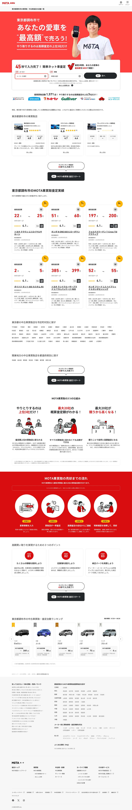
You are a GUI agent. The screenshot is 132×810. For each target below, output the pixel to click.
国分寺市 (75, 334)
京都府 (77, 705)
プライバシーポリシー (71, 792)
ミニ (80, 738)
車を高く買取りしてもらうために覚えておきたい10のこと (27, 690)
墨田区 (57, 327)
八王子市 (80, 330)
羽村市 (48, 338)
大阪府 (65, 705)
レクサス (71, 728)
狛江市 (98, 334)
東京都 (42, 360)
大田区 (86, 327)
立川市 (88, 330)
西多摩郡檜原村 (103, 338)
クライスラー (67, 738)
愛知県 (65, 702)
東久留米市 (15, 338)
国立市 (83, 334)
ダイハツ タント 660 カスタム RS (28, 286)
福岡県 (65, 716)
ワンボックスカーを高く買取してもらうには (23, 718)
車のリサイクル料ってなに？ (19, 724)
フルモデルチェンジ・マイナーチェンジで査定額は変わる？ (27, 710)
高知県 (77, 713)
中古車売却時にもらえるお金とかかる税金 (23, 721)
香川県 (71, 713)
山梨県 (65, 698)
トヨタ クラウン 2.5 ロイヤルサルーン (28, 232)
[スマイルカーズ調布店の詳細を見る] (66, 138)
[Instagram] (24, 800)
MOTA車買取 (23, 674)
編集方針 (113, 792)
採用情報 (29, 792)
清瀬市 (114, 334)
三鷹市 (104, 330)
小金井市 (43, 334)
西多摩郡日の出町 (90, 338)
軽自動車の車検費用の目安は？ (20, 731)
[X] (18, 800)
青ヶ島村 (65, 341)
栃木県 (19, 360)
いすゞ (74, 730)
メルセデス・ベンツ (69, 736)
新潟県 (77, 698)
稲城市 (41, 338)
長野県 (71, 698)
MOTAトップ (15, 674)
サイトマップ (15, 795)
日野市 (59, 334)
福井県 (95, 698)
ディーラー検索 (60, 774)
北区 (27, 330)
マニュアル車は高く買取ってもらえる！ (22, 703)
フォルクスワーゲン (83, 736)
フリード (104, 643)
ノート (38, 643)
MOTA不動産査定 (103, 770)
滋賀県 (83, 705)
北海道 (65, 687)
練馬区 (49, 330)
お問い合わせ (39, 792)
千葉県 (36, 360)
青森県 (65, 691)
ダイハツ (112, 728)
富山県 (83, 698)
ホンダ (83, 728)
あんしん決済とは (64, 85)
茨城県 (14, 360)
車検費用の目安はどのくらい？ (20, 729)
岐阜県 (77, 702)
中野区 (109, 327)
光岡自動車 (66, 730)
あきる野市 (57, 338)
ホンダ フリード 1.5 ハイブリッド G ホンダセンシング (102, 287)
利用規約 (47, 792)
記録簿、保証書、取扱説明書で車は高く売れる (24, 692)
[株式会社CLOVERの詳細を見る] (29, 138)
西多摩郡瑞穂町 (77, 338)
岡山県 (65, 709)
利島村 (51, 341)
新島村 (58, 341)
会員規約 (104, 792)
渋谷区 (102, 327)
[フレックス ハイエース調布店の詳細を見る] (102, 138)
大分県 (89, 716)
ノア (81, 643)
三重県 (83, 702)
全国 (29, 674)
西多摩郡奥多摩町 (17, 341)
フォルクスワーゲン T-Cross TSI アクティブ (103, 232)
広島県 (71, 709)
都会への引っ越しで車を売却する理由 (22, 726)
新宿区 (36, 327)
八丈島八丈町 (41, 341)
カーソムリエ (102, 777)
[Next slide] (121, 639)
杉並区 (14, 330)
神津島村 (83, 341)
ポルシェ (106, 736)
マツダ (89, 728)
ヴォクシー (18, 643)
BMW (92, 736)
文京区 (43, 327)
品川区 (72, 327)
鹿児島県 (101, 716)
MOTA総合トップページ (19, 770)
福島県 (95, 691)
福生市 (90, 334)
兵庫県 (71, 705)
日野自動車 (81, 730)
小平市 (51, 334)
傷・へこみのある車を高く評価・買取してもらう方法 (26, 713)
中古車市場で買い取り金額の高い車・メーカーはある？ (26, 695)
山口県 (89, 709)
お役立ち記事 (81, 783)
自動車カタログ (81, 770)
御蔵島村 (74, 341)
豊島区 (21, 330)
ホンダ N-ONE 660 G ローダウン (65, 231)
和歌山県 (95, 705)
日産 (77, 728)
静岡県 (71, 702)
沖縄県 (65, 720)
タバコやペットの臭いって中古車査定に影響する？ (25, 708)
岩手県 (71, 691)
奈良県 (89, 705)
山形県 (89, 691)
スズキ (105, 728)
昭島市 (21, 334)
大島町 (91, 341)
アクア (60, 643)
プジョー (92, 738)
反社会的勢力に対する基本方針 (90, 792)
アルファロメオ (101, 738)
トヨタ (65, 728)
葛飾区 (63, 330)
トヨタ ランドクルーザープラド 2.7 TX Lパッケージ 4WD (64, 287)
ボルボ (86, 738)
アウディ (99, 736)
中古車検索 (58, 770)
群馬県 (25, 360)
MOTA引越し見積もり (105, 774)
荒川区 (34, 330)
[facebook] (13, 800)
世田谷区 (94, 327)
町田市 (36, 334)
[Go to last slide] (11, 639)
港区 (29, 327)
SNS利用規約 (57, 792)
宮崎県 (95, 716)
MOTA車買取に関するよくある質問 (63, 748)
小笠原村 (98, 341)
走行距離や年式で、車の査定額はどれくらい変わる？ (26, 700)
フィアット (111, 738)
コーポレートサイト (17, 792)
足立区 (56, 330)
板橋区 (42, 330)
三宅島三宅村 (30, 341)
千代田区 (14, 327)
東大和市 (105, 334)
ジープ (75, 738)
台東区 (50, 327)
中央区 (22, 327)
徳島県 (83, 713)
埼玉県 (31, 360)
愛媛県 (65, 713)
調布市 (28, 334)
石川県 (89, 698)
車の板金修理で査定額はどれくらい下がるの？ (24, 716)
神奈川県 (48, 360)
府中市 (14, 334)
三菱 (100, 728)
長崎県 (77, 716)
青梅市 (111, 330)
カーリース (58, 777)
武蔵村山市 (25, 338)
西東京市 (66, 338)
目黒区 (79, 327)
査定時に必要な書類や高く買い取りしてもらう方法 (25, 687)
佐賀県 (71, 716)
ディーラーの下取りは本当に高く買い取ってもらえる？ (26, 697)
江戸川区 (71, 330)
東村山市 (66, 334)
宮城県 (83, 691)
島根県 (83, 709)
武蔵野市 (95, 330)
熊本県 (83, 716)
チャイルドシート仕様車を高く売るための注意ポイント (26, 705)
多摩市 (34, 338)
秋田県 (77, 691)
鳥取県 (77, 709)
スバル (95, 728)
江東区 (65, 327)
